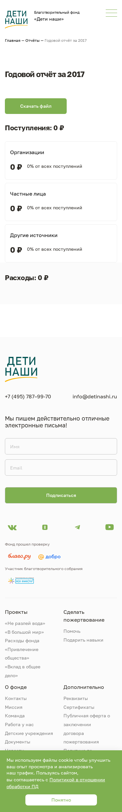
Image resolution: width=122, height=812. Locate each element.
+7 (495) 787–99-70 (28, 396)
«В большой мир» (24, 632)
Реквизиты (75, 698)
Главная (12, 40)
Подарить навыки (83, 640)
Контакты (16, 698)
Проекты (16, 612)
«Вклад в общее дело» (22, 671)
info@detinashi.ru (95, 396)
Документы (17, 741)
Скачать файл (35, 106)
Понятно (61, 800)
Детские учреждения (29, 733)
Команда (15, 715)
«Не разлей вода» (25, 623)
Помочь (71, 631)
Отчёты (32, 40)
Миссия (13, 707)
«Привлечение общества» (21, 653)
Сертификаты (78, 707)
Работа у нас (19, 724)
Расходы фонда (22, 640)
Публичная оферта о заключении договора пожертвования (86, 728)
